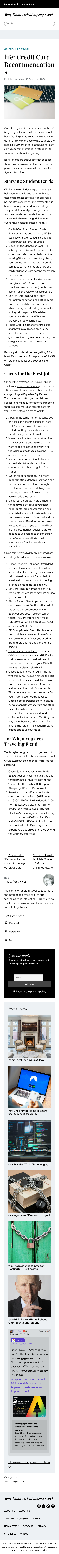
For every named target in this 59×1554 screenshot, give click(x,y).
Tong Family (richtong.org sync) (28, 14)
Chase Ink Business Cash (22, 651)
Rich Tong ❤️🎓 (20, 1331)
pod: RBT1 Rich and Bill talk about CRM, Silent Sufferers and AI (27, 1321)
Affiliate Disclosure (16, 1518)
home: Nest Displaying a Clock (26, 1060)
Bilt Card (13, 588)
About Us (9, 1510)
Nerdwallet (16, 214)
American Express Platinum (24, 792)
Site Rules (10, 1533)
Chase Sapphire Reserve (22, 771)
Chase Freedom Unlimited (23, 563)
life (17, 49)
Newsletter (11, 1526)
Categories (10, 1477)
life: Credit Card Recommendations (29, 64)
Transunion (10, 398)
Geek (11, 49)
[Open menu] (6, 34)
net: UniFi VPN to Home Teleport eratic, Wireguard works (27, 1112)
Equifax (39, 394)
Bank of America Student (23, 295)
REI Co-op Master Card (22, 630)
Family (36, 1518)
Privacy (42, 1526)
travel (25, 49)
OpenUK (19, 1340)
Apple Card (15, 324)
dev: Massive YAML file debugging (28, 1164)
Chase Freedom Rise (20, 279)
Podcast (28, 1526)
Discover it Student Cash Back (25, 245)
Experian (28, 394)
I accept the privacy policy (31, 991)
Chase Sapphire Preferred (23, 671)
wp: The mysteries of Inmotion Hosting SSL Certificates (26, 1267)
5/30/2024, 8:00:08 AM (21, 1344)
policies (43, 1550)
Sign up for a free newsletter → (19, 4)
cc (5, 49)
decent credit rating (28, 386)
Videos (24, 1533)
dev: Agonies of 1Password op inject (29, 1215)
